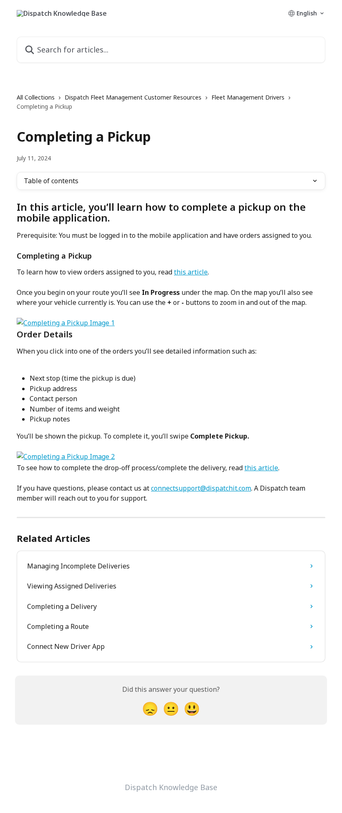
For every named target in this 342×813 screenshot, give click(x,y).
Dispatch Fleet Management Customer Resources (133, 97)
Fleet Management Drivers (247, 97)
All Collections (36, 97)
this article (191, 272)
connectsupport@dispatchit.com (201, 488)
